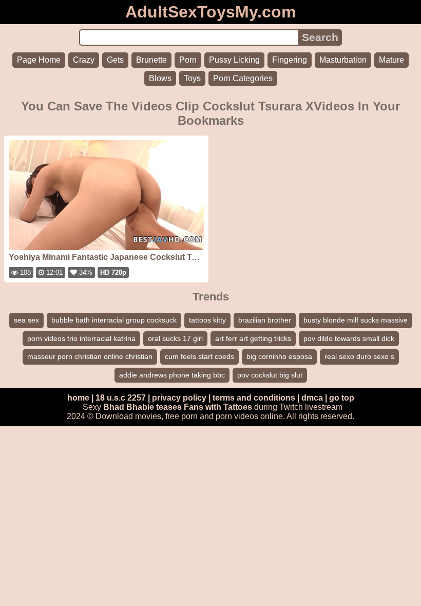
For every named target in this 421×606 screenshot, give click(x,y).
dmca (312, 397)
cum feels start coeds (199, 356)
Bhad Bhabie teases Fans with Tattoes (177, 407)
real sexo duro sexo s (359, 356)
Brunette (151, 59)
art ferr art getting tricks (253, 338)
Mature (391, 59)
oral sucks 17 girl (175, 338)
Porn (188, 59)
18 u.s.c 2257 (120, 397)
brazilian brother (264, 320)
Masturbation (343, 59)
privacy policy (179, 397)
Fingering (289, 59)
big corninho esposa (279, 356)
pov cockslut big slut (269, 375)
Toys (192, 78)
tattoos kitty (207, 320)
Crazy (83, 59)
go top (341, 397)
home (78, 397)
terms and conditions (254, 397)
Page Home (39, 59)
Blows (160, 78)
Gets (115, 59)
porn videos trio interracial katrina (81, 338)
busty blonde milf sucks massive (355, 320)
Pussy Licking (234, 59)
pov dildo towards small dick (348, 338)
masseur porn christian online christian (89, 356)
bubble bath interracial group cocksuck (114, 320)
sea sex (26, 320)
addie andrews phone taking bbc (172, 375)
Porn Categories (243, 78)
